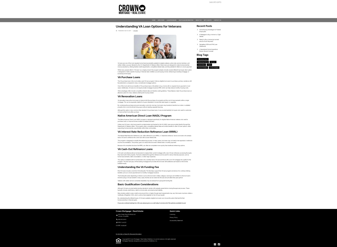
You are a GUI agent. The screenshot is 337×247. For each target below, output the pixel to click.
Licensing (172, 214)
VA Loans (135, 30)
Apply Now (161, 20)
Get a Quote (207, 20)
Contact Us (217, 20)
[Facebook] (219, 244)
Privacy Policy (174, 217)
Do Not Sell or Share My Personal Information (129, 234)
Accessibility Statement (176, 220)
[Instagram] (215, 244)
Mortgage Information (186, 20)
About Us (198, 20)
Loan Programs (171, 20)
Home (153, 20)
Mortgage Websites (128, 241)
